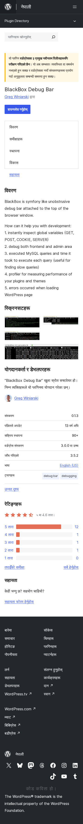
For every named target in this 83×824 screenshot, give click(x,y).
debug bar (51, 476)
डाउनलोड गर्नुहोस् (17, 109)
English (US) (69, 465)
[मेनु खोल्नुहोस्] (75, 7)
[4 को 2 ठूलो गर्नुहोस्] (72, 322)
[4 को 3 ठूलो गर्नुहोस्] (33, 337)
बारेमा (8, 630)
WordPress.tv (18, 694)
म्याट (10, 717)
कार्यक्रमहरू (52, 677)
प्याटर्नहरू (50, 654)
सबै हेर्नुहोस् (71, 567)
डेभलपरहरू (12, 685)
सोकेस (48, 630)
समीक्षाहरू (16, 139)
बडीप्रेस (12, 733)
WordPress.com (20, 709)
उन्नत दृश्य (12, 489)
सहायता (14, 174)
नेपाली (19, 754)
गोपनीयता (11, 654)
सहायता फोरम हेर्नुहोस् (19, 601)
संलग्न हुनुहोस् (53, 669)
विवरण (13, 127)
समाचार (10, 638)
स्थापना (14, 151)
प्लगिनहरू (50, 646)
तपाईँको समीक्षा (14, 567)
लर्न (7, 669)
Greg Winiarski (17, 96)
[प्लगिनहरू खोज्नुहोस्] (53, 37)
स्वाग (49, 694)
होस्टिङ (10, 646)
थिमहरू (49, 638)
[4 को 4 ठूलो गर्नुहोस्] (72, 350)
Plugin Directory (17, 21)
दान (48, 685)
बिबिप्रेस (13, 725)
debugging (69, 476)
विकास (13, 162)
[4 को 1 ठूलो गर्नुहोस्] (33, 322)
